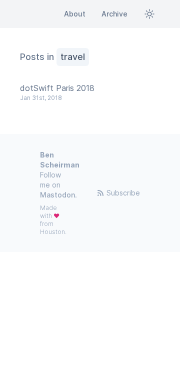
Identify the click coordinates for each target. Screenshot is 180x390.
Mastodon (57, 194)
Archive (115, 14)
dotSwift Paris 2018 (57, 88)
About (75, 14)
